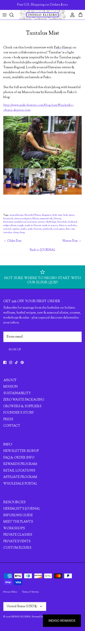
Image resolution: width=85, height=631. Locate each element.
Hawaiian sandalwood (14, 222)
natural (7, 229)
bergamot (46, 215)
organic (16, 229)
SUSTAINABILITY (17, 393)
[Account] (71, 14)
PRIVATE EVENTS (17, 541)
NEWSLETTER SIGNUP (21, 451)
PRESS (8, 419)
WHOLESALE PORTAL (20, 484)
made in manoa (50, 225)
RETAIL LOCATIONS (19, 471)
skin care (70, 229)
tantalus (7, 232)
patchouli (47, 229)
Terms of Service (30, 592)
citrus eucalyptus (22, 218)
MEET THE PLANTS (18, 522)
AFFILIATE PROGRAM (20, 477)
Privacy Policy (10, 592)
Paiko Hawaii (63, 47)
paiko (24, 229)
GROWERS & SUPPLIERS (22, 406)
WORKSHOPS (14, 528)
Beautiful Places (33, 215)
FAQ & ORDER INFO (18, 458)
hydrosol (72, 222)
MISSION (10, 387)
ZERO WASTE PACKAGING (23, 400)
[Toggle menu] (4, 14)
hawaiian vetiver (36, 222)
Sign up (15, 350)
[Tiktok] (16, 362)
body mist (57, 215)
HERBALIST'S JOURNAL (21, 509)
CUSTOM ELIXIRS (17, 548)
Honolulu (62, 222)
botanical (8, 218)
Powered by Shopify (42, 617)
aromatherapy (16, 215)
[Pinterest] (22, 362)
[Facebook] (4, 362)
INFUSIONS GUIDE (18, 515)
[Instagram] (10, 362)
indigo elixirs (9, 225)
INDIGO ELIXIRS (21, 617)
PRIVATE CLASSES (17, 535)
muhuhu (72, 225)
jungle (20, 225)
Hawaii (57, 218)
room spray (58, 229)
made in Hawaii (33, 225)
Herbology (51, 222)
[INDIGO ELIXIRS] (42, 15)
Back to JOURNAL (42, 250)
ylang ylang (19, 232)
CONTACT (11, 426)
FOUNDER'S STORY (18, 413)
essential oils (46, 218)
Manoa (62, 225)
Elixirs (35, 218)
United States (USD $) (22, 606)
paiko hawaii (34, 229)
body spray (68, 215)
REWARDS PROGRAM (20, 464)
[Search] (13, 14)
